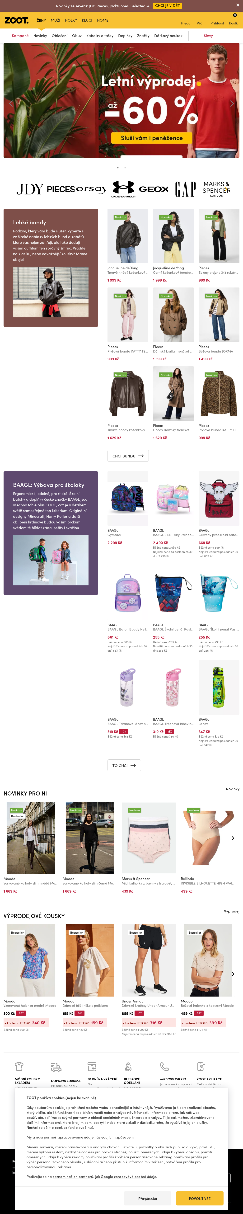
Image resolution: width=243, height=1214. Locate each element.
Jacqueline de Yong (122, 267)
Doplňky (125, 35)
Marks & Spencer (136, 878)
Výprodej (231, 910)
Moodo (9, 878)
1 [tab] (118, 167)
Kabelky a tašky (99, 35)
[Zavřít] (238, 6)
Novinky (40, 35)
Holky (71, 20)
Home (102, 20)
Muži (55, 20)
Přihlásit (217, 23)
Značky (143, 35)
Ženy (41, 20)
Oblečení (59, 35)
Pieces (204, 267)
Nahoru (231, 1185)
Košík (233, 19)
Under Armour (133, 1001)
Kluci (87, 20)
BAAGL (112, 530)
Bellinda (187, 878)
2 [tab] (125, 167)
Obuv (77, 35)
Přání (201, 23)
